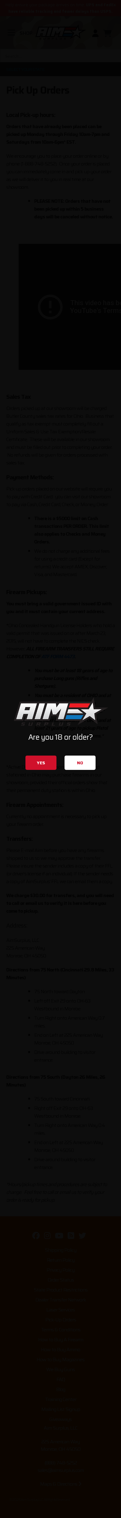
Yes (41, 762)
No (80, 762)
